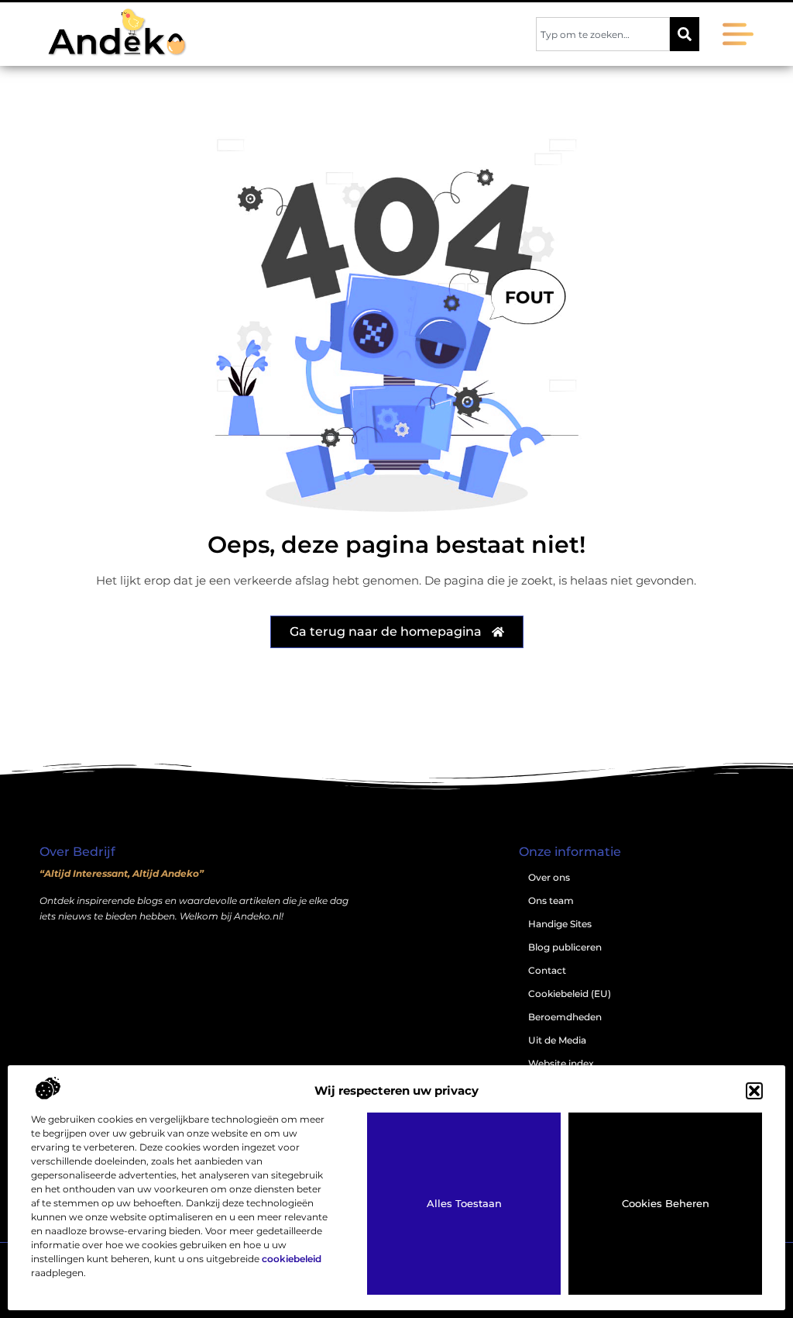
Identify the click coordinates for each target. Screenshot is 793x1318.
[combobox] (603, 34)
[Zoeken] (684, 34)
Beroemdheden (565, 1017)
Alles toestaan (464, 1203)
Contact (547, 970)
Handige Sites (560, 924)
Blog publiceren (565, 947)
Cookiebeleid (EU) (569, 993)
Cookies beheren (665, 1203)
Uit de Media (557, 1040)
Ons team (551, 900)
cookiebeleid (291, 1259)
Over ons (549, 877)
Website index (561, 1063)
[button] (754, 1091)
